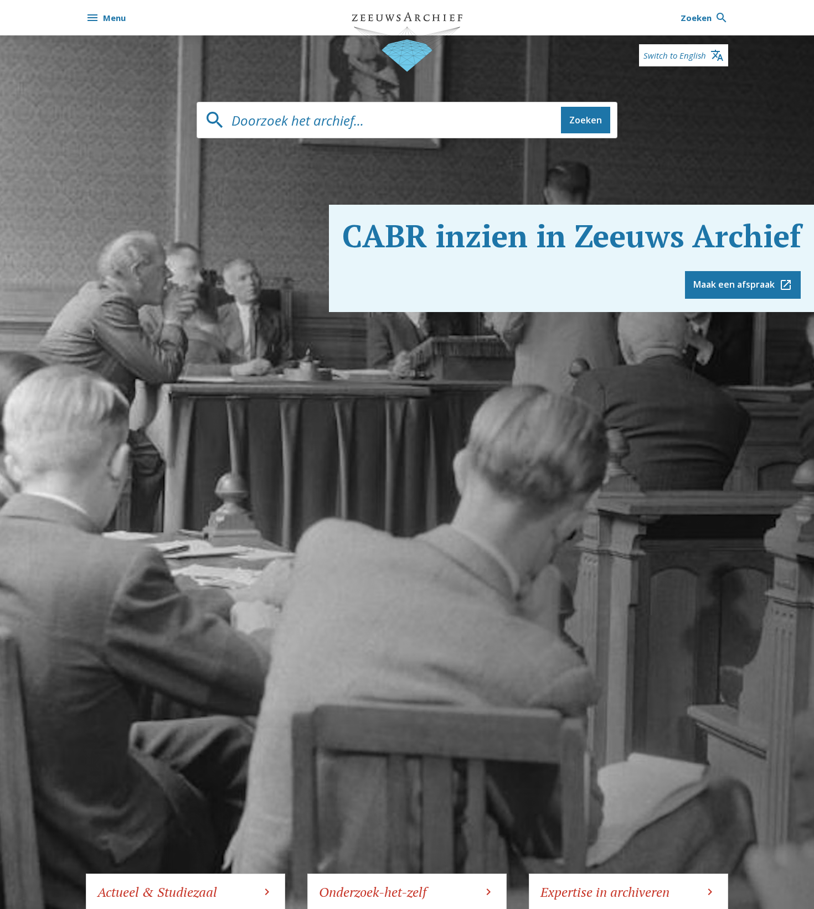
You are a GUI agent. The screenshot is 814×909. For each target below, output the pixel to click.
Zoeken (585, 120)
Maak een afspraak (734, 284)
